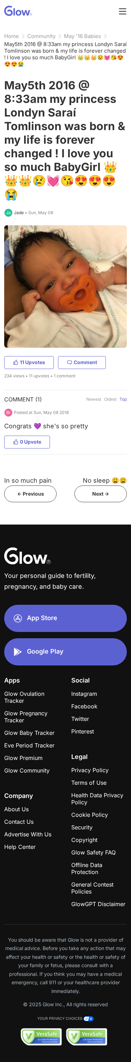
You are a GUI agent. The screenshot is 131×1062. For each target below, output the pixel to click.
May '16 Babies (82, 36)
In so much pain (28, 480)
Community (41, 36)
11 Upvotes (32, 362)
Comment (85, 362)
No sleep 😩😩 (105, 480)
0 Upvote (30, 442)
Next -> (100, 494)
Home (11, 36)
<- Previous (30, 494)
